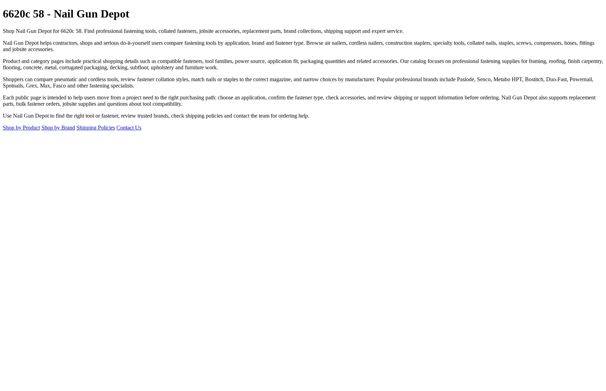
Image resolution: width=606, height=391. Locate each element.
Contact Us (128, 128)
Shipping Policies (95, 128)
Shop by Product (21, 128)
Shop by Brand (58, 128)
